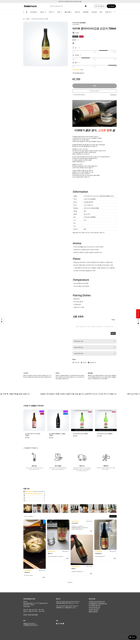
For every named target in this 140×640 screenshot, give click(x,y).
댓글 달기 (113, 333)
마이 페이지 (101, 6)
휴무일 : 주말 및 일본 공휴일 (30, 614)
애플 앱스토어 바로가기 (29, 623)
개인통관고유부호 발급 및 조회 (97, 601)
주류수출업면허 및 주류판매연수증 (98, 603)
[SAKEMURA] (30, 6)
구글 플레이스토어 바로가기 (30, 625)
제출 (48, 6)
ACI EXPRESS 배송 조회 (94, 605)
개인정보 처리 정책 (94, 609)
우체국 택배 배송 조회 (94, 607)
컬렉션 (27, 19)
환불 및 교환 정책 (93, 611)
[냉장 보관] (34, 457)
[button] (111, 6)
